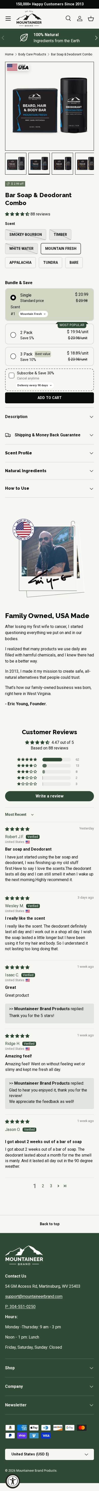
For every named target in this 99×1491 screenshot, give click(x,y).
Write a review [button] (49, 796)
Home (9, 54)
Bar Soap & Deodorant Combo (71, 54)
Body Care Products (32, 54)
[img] (17, 829)
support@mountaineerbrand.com (33, 1296)
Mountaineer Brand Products (36, 1470)
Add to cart (50, 398)
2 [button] (43, 1185)
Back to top (49, 1224)
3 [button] (51, 1185)
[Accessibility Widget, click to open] (12, 1481)
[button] (90, 18)
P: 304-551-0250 (20, 1306)
